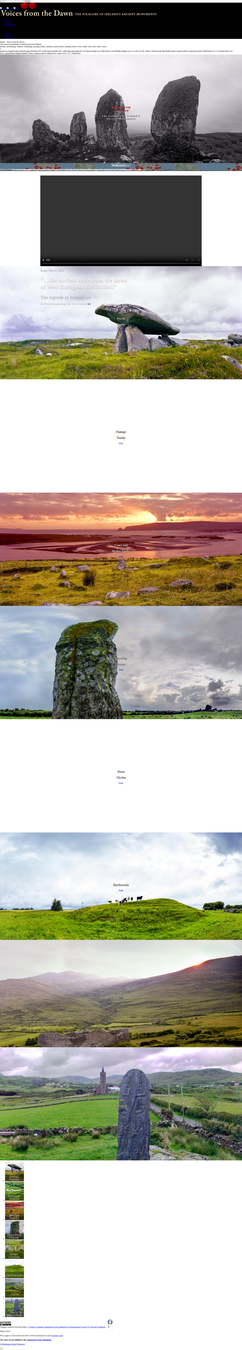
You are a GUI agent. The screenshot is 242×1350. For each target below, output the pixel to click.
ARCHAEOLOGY (121, 165)
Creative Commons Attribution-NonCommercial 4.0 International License (57, 1327)
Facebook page (57, 1336)
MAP (115, 165)
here (88, 304)
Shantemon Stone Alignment (39, 1340)
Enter (121, 330)
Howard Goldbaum (97, 1327)
